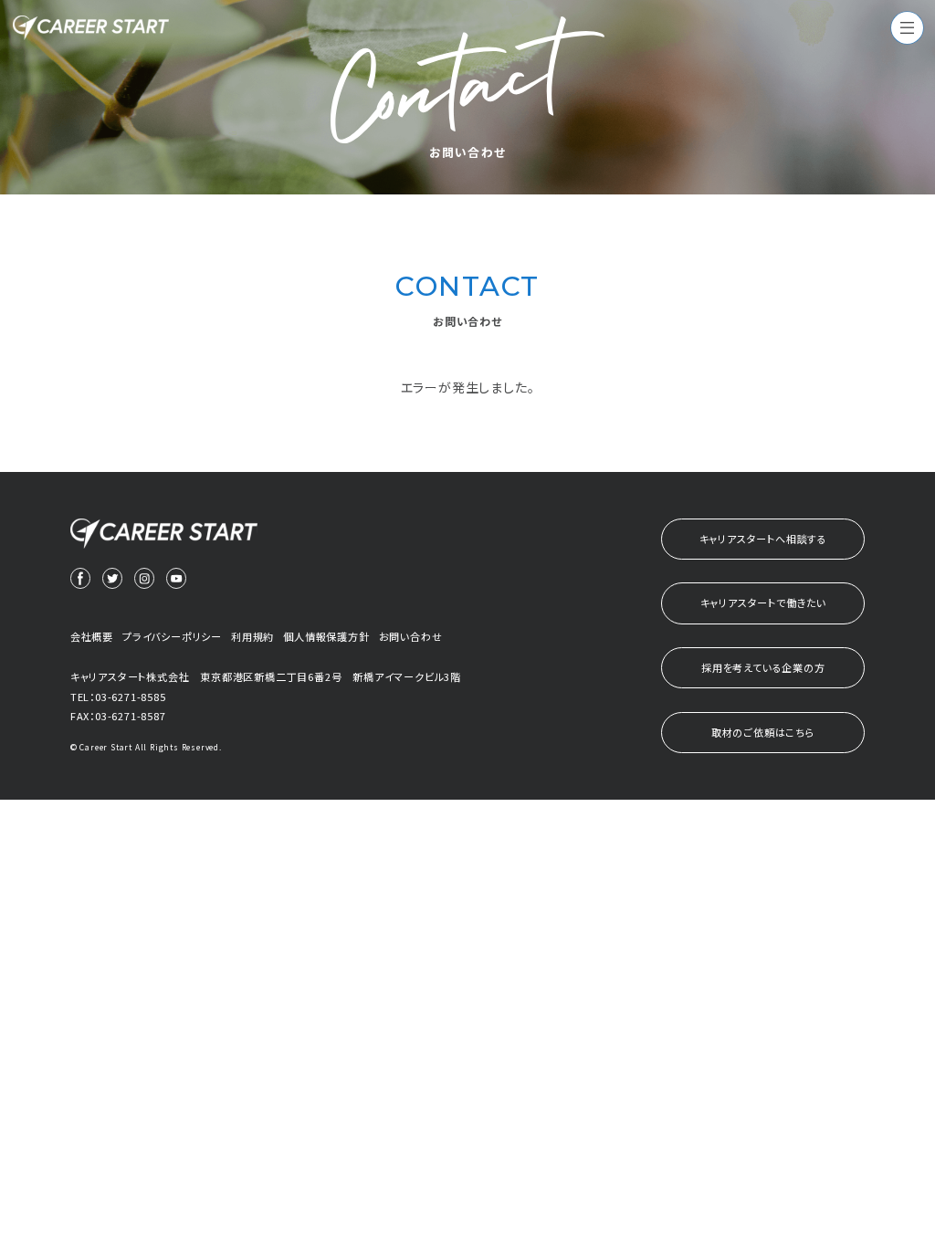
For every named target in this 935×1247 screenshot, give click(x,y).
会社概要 (91, 636)
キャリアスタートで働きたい (763, 602)
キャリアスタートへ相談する (763, 538)
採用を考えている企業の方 (763, 667)
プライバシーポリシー (172, 636)
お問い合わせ (411, 636)
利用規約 (252, 636)
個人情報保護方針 (326, 636)
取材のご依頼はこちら (763, 732)
